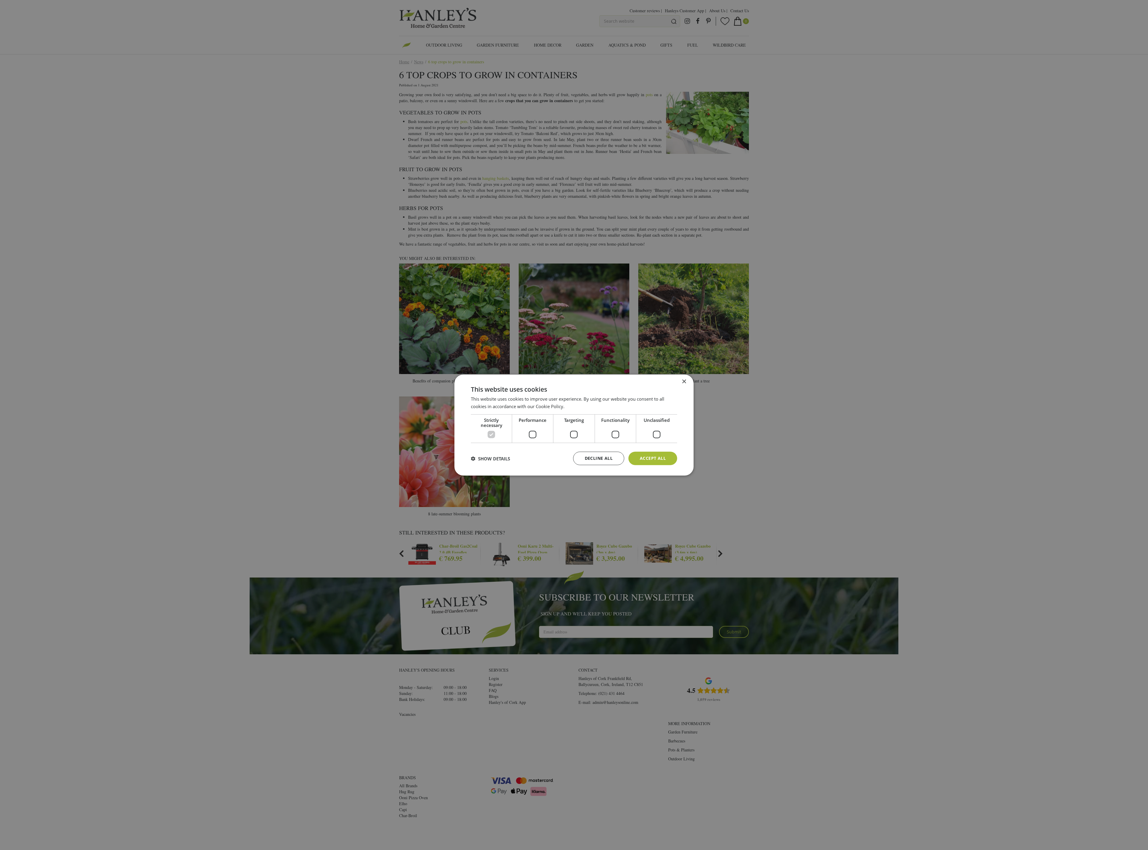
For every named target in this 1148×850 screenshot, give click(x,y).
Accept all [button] (653, 458)
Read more (577, 406)
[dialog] (574, 425)
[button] (490, 458)
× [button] (684, 381)
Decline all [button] (599, 458)
